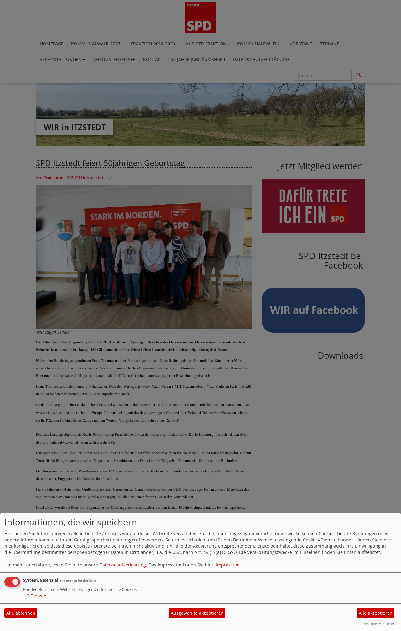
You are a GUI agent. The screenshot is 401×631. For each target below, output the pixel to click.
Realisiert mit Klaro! (378, 624)
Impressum (228, 565)
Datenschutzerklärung (122, 565)
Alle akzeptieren (376, 613)
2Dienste (34, 596)
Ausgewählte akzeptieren (197, 613)
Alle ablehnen (20, 613)
